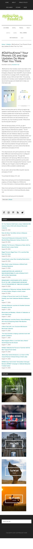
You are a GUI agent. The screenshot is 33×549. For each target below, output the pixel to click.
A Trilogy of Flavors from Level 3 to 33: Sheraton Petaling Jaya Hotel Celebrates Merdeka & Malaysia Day (16, 298)
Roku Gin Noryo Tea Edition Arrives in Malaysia (14, 233)
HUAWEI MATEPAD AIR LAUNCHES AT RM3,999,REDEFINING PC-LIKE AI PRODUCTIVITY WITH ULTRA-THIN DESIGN (15, 273)
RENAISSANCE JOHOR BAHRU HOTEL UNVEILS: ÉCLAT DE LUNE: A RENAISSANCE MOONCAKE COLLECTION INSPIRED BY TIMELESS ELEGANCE (15, 282)
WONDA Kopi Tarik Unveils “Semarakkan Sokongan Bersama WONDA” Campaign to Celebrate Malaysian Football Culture (16, 364)
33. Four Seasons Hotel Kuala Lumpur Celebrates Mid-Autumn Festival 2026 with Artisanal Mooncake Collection (16, 226)
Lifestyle (8, 44)
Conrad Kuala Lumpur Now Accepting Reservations (15, 259)
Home (3, 44)
